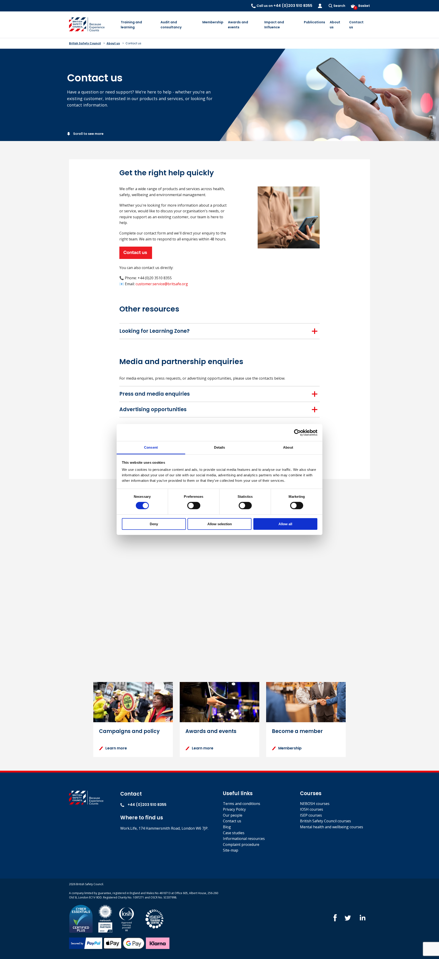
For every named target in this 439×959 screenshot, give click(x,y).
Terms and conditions (241, 803)
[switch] (193, 505)
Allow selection (219, 524)
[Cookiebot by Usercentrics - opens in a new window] (297, 432)
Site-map (230, 850)
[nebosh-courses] (105, 918)
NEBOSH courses (314, 803)
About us (335, 24)
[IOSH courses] (126, 918)
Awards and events (238, 24)
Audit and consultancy (171, 24)
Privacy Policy (234, 809)
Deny (154, 524)
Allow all (285, 524)
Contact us (356, 24)
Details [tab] (219, 447)
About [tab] (288, 447)
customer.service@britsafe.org (162, 283)
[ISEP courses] (154, 918)
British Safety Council (85, 43)
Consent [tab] (151, 447)
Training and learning (131, 24)
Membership (212, 22)
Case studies (233, 832)
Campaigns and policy (129, 731)
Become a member (297, 731)
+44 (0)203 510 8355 (146, 804)
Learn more (116, 748)
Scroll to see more (88, 133)
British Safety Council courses (325, 820)
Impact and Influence (274, 24)
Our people (232, 815)
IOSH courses (311, 809)
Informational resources (244, 838)
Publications (314, 22)
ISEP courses (311, 815)
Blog (227, 826)
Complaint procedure (241, 844)
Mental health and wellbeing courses (331, 826)
